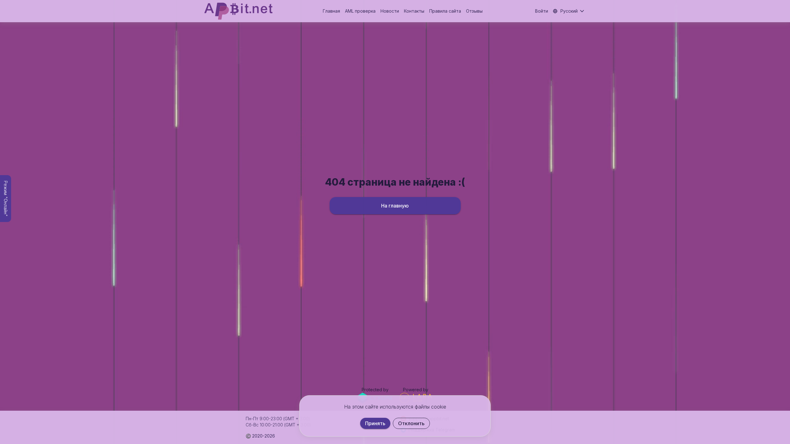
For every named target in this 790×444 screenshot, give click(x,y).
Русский (569, 11)
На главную (395, 206)
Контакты (414, 11)
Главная (331, 11)
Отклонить (411, 423)
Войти (541, 11)
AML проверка (360, 11)
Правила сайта (445, 11)
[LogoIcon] (238, 11)
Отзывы (474, 11)
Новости (389, 11)
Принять (375, 423)
